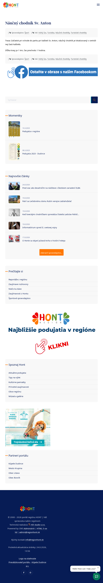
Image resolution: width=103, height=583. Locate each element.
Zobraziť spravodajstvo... (51, 253)
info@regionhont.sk (34, 539)
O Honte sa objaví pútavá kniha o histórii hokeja (43, 240)
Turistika (50, 33)
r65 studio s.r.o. (38, 524)
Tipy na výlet (14, 377)
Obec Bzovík (14, 477)
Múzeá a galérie (16, 396)
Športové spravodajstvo (19, 298)
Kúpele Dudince (16, 463)
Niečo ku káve (15, 288)
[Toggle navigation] (97, 5)
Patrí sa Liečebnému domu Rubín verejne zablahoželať (46, 201)
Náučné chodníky (63, 33)
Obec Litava (14, 473)
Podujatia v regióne (31, 131)
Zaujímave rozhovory (18, 284)
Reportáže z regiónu (18, 279)
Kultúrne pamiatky (17, 382)
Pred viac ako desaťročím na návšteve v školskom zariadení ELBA (51, 188)
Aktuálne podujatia (17, 372)
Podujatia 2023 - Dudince (33, 153)
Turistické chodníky (79, 33)
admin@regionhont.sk (29, 532)
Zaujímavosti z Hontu (18, 293)
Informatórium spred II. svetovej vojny (39, 227)
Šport (27, 33)
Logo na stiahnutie (27, 558)
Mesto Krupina (15, 468)
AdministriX (29, 528)
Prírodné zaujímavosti (19, 386)
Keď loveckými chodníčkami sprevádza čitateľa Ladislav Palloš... (50, 214)
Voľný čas (42, 33)
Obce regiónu (15, 391)
